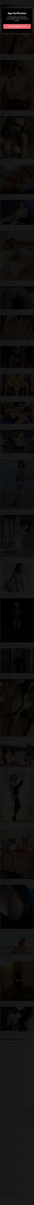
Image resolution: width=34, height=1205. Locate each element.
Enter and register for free (17, 26)
